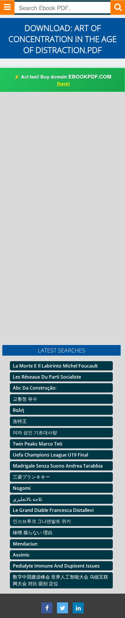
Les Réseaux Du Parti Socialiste (47, 377)
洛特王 (20, 421)
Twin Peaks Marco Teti (37, 444)
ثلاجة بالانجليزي (27, 499)
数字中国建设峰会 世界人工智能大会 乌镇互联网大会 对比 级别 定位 (60, 580)
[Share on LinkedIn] (78, 607)
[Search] (117, 7)
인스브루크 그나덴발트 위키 (42, 521)
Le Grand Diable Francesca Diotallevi (53, 510)
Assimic (21, 555)
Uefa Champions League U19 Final (50, 455)
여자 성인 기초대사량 (35, 432)
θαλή (18, 410)
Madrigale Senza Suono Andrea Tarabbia (58, 466)
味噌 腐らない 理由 (32, 532)
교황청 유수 (25, 399)
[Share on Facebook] (46, 607)
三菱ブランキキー (31, 477)
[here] (63, 83)
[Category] (7, 7)
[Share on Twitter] (62, 607)
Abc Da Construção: (34, 388)
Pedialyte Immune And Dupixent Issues (56, 566)
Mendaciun (25, 544)
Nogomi (22, 488)
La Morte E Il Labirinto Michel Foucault (55, 366)
